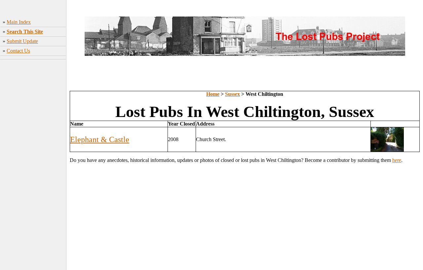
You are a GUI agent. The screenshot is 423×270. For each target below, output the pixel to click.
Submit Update (22, 41)
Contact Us (18, 51)
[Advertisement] (33, 165)
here (396, 160)
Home (212, 94)
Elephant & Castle (99, 139)
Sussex (232, 94)
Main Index (19, 22)
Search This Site (25, 31)
